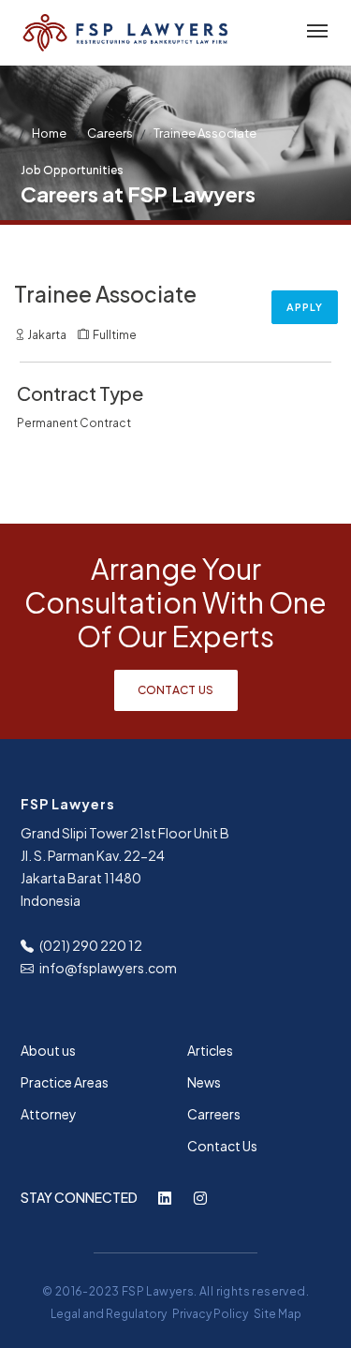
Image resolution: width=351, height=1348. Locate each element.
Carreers (214, 1113)
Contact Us (176, 690)
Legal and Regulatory (109, 1314)
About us (48, 1050)
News (204, 1082)
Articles (210, 1050)
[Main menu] (314, 32)
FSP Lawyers (158, 1291)
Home (49, 133)
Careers (110, 133)
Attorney (49, 1113)
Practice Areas (65, 1082)
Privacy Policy (210, 1314)
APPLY (304, 307)
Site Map (277, 1314)
